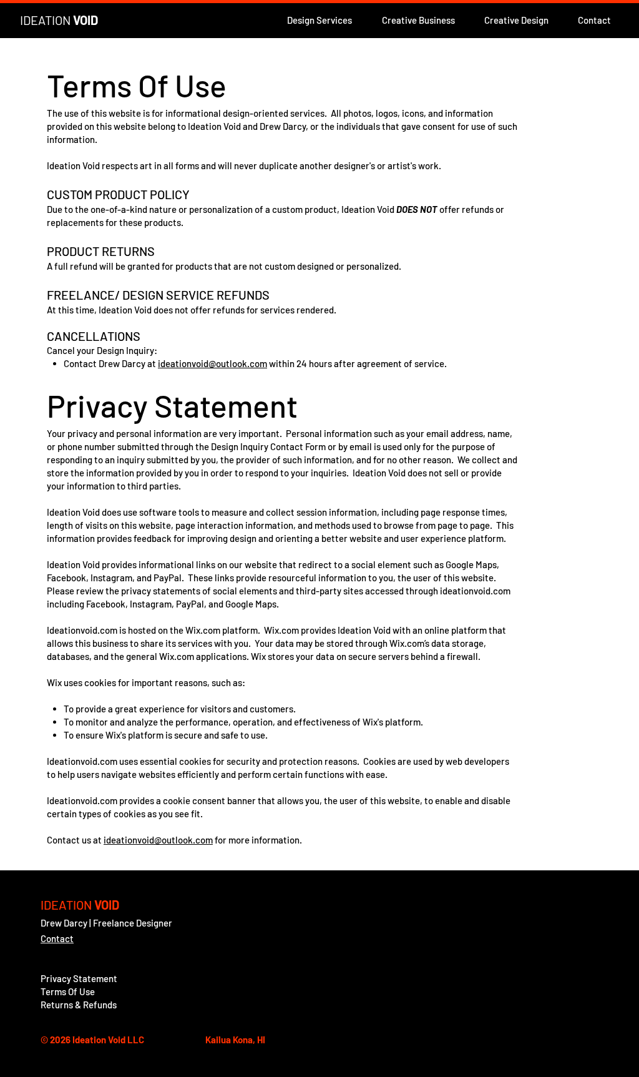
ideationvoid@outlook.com (212, 363)
